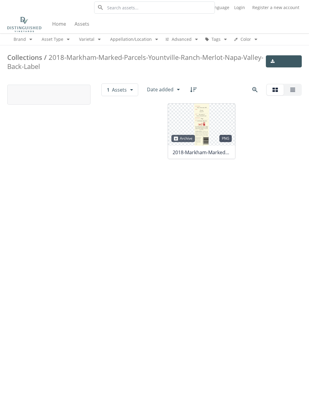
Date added (160, 89)
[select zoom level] (255, 90)
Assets (82, 24)
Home (59, 24)
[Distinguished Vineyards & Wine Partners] (24, 24)
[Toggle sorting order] (193, 89)
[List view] (292, 89)
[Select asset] (227, 112)
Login (239, 7)
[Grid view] (275, 89)
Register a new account (275, 7)
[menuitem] (60, 24)
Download (284, 61)
